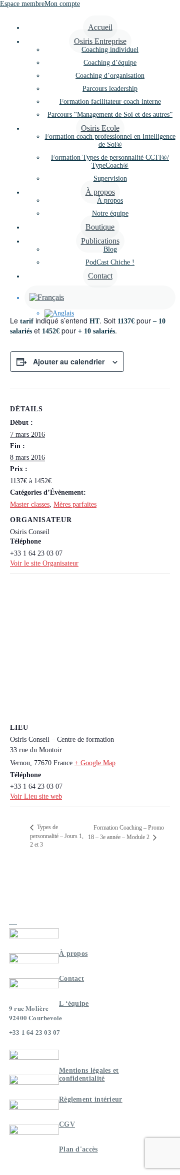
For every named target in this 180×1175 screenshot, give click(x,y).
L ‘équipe (74, 1003)
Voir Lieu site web (36, 796)
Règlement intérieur (90, 1099)
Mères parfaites (75, 504)
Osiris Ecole (100, 128)
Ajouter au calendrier (68, 361)
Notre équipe (110, 213)
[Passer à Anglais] (110, 313)
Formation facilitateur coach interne (110, 101)
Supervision (110, 178)
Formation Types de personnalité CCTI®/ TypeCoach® (110, 161)
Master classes (30, 504)
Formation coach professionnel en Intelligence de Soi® (110, 140)
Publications (100, 241)
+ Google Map (95, 763)
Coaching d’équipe (110, 62)
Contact (100, 276)
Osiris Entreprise (100, 41)
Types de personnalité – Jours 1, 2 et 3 (57, 836)
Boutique (100, 227)
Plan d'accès (78, 1149)
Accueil (100, 27)
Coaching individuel (110, 49)
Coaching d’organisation (110, 75)
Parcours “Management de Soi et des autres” (110, 114)
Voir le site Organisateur (44, 563)
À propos (100, 192)
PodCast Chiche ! (110, 262)
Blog (110, 249)
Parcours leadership (110, 88)
